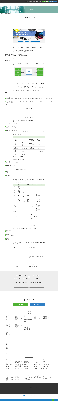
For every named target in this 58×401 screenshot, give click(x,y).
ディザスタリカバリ (26, 326)
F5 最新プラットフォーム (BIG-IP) (21, 282)
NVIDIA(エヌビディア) (46, 364)
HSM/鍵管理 (7, 332)
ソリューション (30, 1)
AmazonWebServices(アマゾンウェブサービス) (10, 359)
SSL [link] (32, 184)
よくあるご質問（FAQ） (39, 387)
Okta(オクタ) (7, 366)
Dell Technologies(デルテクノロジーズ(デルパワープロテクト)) (19, 361)
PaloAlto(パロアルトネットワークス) (19, 366)
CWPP (6, 345)
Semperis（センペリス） (9, 368)
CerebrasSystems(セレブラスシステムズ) (47, 359)
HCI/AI (35, 315)
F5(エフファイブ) (17, 362)
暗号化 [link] (7, 238)
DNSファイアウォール (8, 326)
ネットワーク (17, 315)
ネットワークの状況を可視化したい (47, 376)
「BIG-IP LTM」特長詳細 (36, 275)
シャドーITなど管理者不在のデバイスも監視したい (38, 376)
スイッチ (16, 324)
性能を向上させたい (17, 379)
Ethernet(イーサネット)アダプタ (19, 316)
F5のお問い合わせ (45, 1)
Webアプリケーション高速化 (18, 318)
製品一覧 (26, 1)
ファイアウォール (8, 327)
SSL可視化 (7, 316)
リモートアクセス (8, 334)
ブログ (44, 387)
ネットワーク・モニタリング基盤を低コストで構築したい (47, 378)
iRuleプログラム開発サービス (21, 275)
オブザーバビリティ (45, 319)
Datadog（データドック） (9, 360)
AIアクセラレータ (36, 316)
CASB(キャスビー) (8, 324)
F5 (1, 1)
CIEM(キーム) (7, 344)
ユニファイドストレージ (27, 330)
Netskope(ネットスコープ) (27, 364)
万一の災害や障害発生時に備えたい (10, 376)
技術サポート (16, 387)
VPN (6, 333)
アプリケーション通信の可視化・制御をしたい (19, 376)
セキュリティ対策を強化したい (28, 379)
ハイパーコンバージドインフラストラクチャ (28, 316)
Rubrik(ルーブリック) (45, 366)
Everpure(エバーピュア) (37, 366)
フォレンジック (8, 317)
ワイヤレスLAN (17, 326)
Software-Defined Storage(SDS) (28, 319)
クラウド (44, 315)
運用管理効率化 (17, 319)
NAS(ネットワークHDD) (27, 329)
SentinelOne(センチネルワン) (18, 368)
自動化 (6, 335)
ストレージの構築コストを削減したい (38, 378)
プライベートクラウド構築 (46, 317)
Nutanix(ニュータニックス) (37, 364)
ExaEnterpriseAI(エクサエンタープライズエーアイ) (47, 361)
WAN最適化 (16, 317)
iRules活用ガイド (37, 278)
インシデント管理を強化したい (28, 375)
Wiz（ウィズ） (7, 370)
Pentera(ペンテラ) (26, 366)
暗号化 (6, 319)
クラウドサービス (45, 318)
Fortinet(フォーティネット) (27, 362)
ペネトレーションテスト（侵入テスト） (10, 338)
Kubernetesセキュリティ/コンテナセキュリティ (10, 347)
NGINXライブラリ (37, 286)
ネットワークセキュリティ (18, 325)
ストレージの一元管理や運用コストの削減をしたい (28, 378)
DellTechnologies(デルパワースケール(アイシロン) (28, 361)
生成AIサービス (36, 317)
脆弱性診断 (7, 348)
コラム (22, 387)
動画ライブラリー (38, 1)
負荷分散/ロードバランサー (18, 327)
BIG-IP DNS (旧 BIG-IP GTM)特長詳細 (21, 278)
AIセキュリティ (36, 319)
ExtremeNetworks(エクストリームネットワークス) (10, 363)
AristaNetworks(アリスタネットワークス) (28, 359)
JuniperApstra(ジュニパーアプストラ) (19, 359)
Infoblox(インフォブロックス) (9, 364)
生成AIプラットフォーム (37, 318)
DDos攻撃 (7, 325)
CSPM (6, 343)
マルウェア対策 (8, 318)
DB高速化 (25, 321)
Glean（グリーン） (36, 362)
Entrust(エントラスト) (36, 360)
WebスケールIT (26, 327)
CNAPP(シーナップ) (8, 342)
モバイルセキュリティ (46, 316)
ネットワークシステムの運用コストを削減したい (10, 380)
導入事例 (34, 1)
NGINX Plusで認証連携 (21, 286)
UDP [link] (19, 184)
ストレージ (26, 315)
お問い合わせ (21, 304)
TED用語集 (30, 387)
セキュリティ (8, 315)
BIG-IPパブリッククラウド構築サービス (37, 282)
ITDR (6, 353)
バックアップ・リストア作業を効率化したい (10, 378)
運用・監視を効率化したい (18, 377)
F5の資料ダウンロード (53, 1)
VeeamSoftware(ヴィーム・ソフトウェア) (47, 368)
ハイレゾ (44, 362)
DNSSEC (7, 331)
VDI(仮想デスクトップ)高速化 (28, 322)
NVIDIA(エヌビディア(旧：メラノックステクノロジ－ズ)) (19, 365)
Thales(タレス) (26, 368)
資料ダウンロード (37, 304)
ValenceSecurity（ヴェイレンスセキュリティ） (38, 368)
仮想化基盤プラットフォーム (28, 318)
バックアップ (26, 320)
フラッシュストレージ (27, 328)
